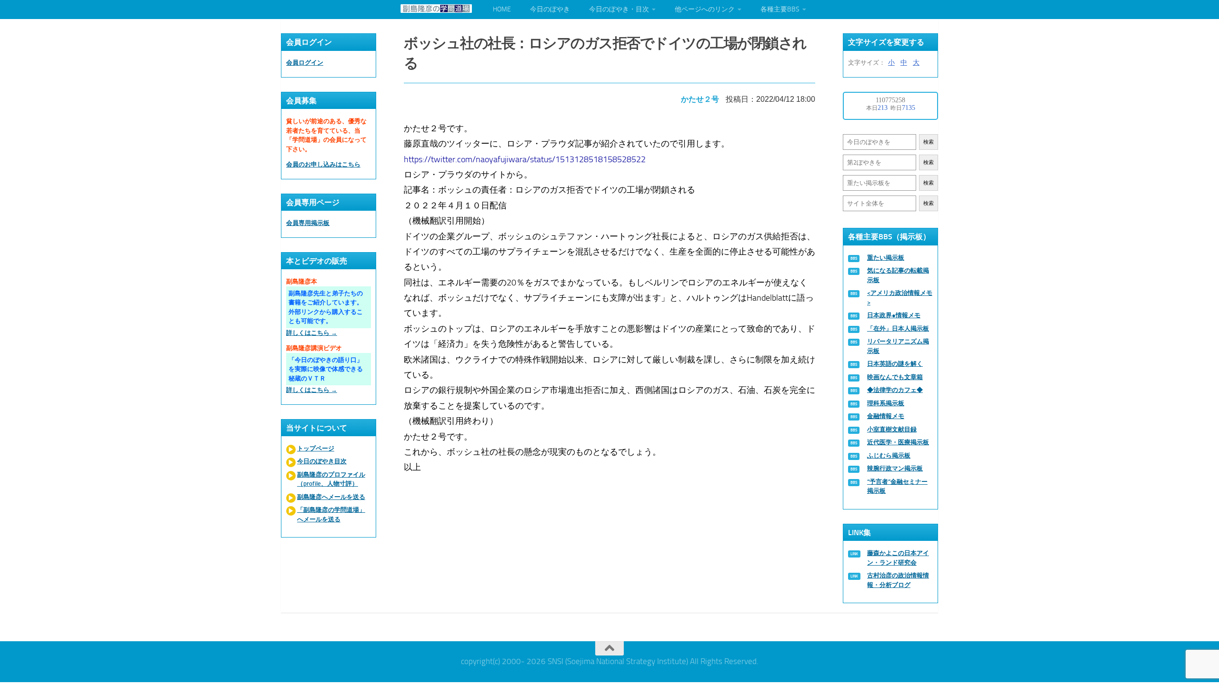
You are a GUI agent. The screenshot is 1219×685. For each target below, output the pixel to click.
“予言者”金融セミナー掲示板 (897, 486)
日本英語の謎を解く (895, 363)
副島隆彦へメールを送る (331, 496)
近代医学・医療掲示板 (898, 442)
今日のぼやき (550, 9)
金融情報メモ (885, 416)
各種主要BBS (779, 9)
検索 (928, 142)
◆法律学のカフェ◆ (895, 389)
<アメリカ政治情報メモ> (899, 297)
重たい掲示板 (885, 257)
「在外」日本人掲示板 (898, 328)
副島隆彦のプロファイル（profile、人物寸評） (331, 479)
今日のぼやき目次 (322, 461)
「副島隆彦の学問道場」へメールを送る (331, 514)
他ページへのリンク (705, 9)
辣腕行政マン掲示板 (895, 468)
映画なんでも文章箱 (895, 377)
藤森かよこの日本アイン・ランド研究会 (898, 557)
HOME (502, 9)
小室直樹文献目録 (892, 429)
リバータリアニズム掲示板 (898, 346)
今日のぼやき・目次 (619, 9)
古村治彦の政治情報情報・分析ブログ (898, 580)
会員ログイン (304, 62)
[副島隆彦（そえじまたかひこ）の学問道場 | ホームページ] (436, 8)
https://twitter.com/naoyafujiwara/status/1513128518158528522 (525, 159)
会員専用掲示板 (308, 222)
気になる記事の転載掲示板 (898, 275)
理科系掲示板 (885, 403)
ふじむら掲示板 (888, 455)
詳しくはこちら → (311, 332)
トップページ (315, 448)
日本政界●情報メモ (893, 315)
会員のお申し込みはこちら (323, 164)
